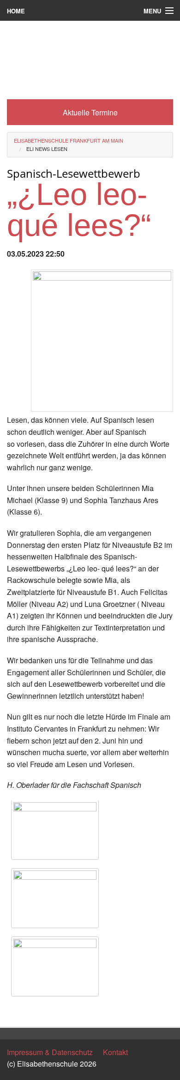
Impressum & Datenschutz (50, 1052)
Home (16, 10)
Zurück (18, 1011)
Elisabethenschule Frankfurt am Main (68, 140)
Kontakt (115, 1052)
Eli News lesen (46, 148)
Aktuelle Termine (90, 112)
